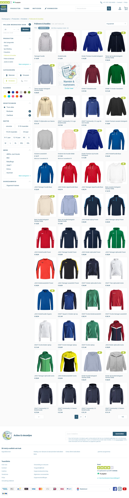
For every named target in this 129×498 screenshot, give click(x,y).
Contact (119, 2)
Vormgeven (52, 8)
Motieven (37, 8)
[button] (69, 75)
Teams (26, 8)
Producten (15, 8)
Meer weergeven (24, 64)
